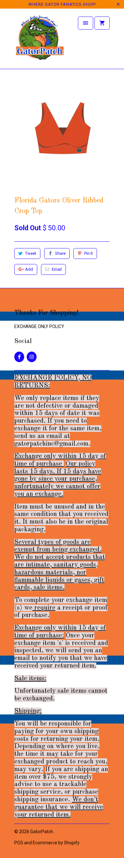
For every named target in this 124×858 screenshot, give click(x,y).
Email (57, 269)
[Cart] (102, 23)
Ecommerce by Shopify (56, 842)
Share (60, 253)
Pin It (88, 253)
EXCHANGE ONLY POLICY (39, 326)
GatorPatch (41, 831)
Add (29, 269)
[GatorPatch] (39, 40)
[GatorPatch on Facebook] (19, 357)
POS (18, 842)
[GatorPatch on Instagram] (32, 357)
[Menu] (85, 23)
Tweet (30, 253)
